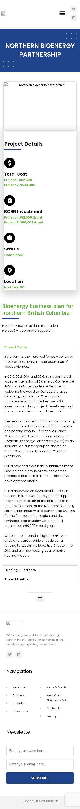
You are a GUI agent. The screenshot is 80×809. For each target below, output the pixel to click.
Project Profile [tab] (15, 347)
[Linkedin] (73, 17)
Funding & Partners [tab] (20, 570)
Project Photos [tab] (16, 579)
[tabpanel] (40, 458)
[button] (62, 13)
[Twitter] (73, 9)
